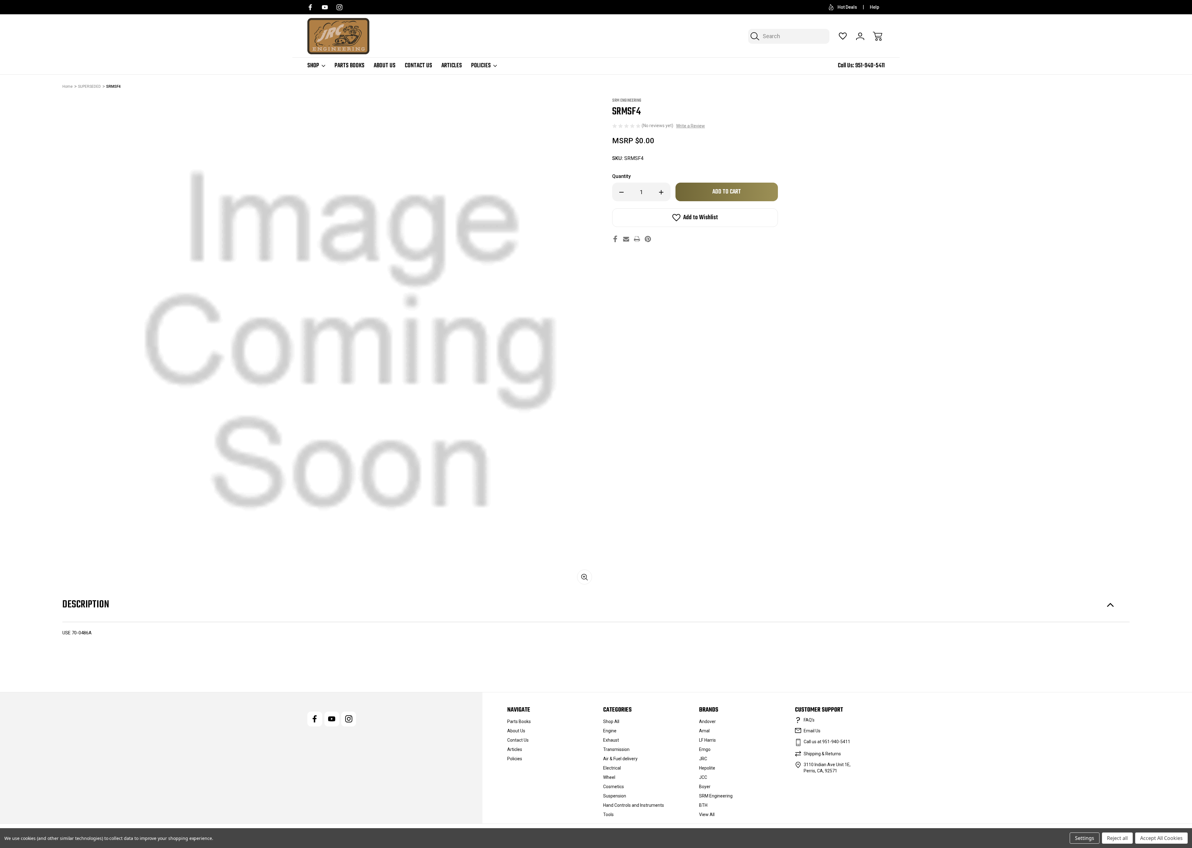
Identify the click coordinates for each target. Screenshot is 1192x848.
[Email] (626, 239)
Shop (313, 66)
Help (874, 7)
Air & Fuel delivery (620, 758)
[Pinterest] (648, 239)
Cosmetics (613, 786)
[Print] (637, 239)
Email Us (812, 730)
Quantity (621, 176)
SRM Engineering (716, 795)
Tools (608, 814)
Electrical (612, 768)
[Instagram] (339, 7)
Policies (481, 66)
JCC (703, 777)
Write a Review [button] (690, 125)
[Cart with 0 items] (877, 36)
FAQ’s (809, 719)
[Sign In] (860, 36)
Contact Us (418, 66)
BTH (703, 805)
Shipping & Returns (822, 753)
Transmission (616, 749)
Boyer (705, 786)
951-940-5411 (870, 65)
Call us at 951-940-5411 (827, 741)
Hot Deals (847, 7)
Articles (451, 66)
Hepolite (707, 768)
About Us (384, 66)
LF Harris (707, 740)
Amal (704, 730)
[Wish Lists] (843, 36)
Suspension (614, 795)
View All (707, 814)
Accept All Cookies (1161, 838)
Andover (707, 721)
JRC (703, 758)
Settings (1084, 838)
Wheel (609, 777)
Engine (609, 730)
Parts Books (349, 66)
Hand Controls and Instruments (633, 805)
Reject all (1117, 838)
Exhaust (611, 740)
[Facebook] (310, 7)
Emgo (705, 749)
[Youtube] (325, 7)
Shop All (611, 721)
